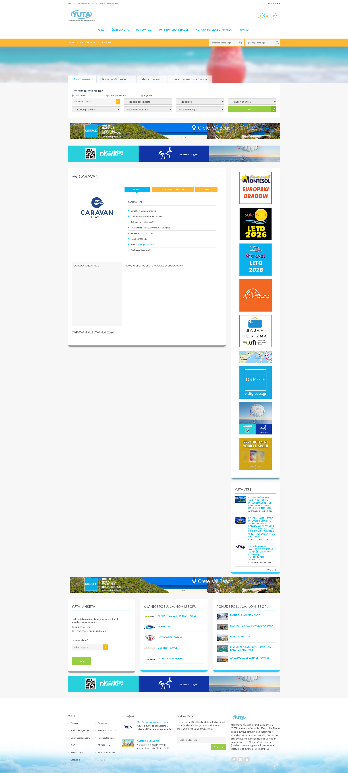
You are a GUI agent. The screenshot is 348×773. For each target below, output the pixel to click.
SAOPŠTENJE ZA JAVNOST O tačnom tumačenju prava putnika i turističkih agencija (260, 553)
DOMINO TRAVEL (167, 647)
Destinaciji (80, 95)
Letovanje (75, 760)
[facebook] (261, 15)
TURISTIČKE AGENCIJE (88, 42)
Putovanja (143, 29)
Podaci (137, 189)
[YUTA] (81, 15)
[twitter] (274, 15)
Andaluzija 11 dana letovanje (249, 657)
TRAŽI (249, 109)
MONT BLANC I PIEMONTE (245, 615)
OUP (73, 745)
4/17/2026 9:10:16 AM (260, 539)
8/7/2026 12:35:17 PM (260, 511)
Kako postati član (106, 738)
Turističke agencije (80, 730)
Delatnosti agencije (173, 189)
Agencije (260, 3)
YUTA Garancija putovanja (152, 721)
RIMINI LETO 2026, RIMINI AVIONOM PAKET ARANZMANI (250, 648)
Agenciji (148, 95)
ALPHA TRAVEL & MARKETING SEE (177, 615)
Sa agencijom (83, 627)
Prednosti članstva (107, 730)
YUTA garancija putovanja (214, 29)
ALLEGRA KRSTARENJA (171, 658)
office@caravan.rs (145, 244)
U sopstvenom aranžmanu (91, 631)
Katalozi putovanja (147, 740)
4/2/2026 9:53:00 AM (259, 562)
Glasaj (81, 660)
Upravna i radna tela (80, 738)
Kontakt (245, 29)
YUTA (101, 29)
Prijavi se (218, 747)
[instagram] (267, 15)
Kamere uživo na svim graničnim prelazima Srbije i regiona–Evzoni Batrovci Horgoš (259, 502)
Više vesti (271, 570)
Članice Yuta (120, 29)
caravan (106, 42)
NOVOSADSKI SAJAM (170, 637)
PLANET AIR (164, 626)
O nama (74, 723)
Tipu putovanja (117, 95)
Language (273, 3)
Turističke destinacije (174, 29)
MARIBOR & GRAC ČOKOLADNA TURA (251, 625)
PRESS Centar (104, 745)
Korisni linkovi (77, 752)
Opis (206, 189)
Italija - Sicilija (240, 636)
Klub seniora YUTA (106, 752)
